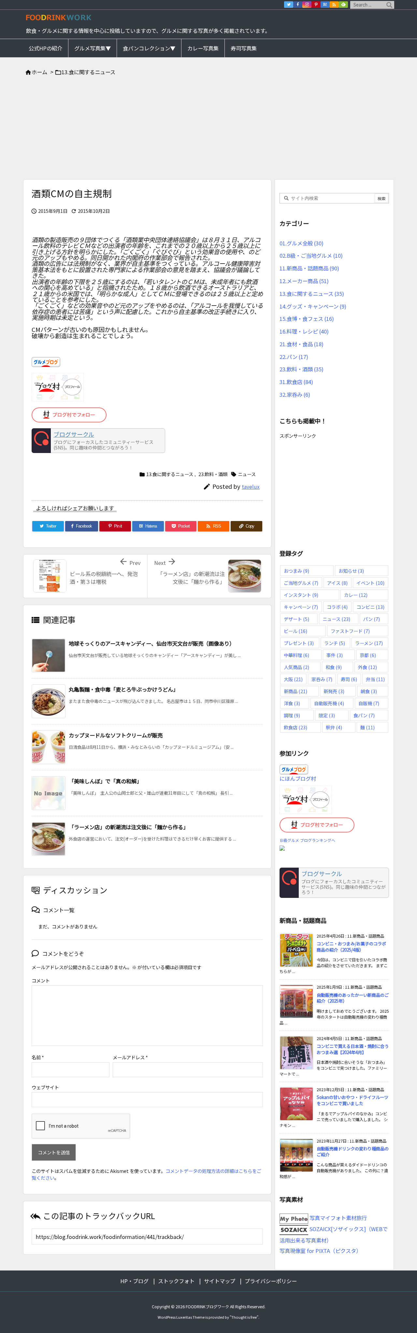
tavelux (251, 486)
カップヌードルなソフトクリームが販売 (116, 735)
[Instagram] (306, 4)
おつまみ (296, 570)
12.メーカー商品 (304, 281)
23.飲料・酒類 (212, 474)
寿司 (349, 679)
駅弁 (334, 727)
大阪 (293, 679)
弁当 (375, 679)
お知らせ (351, 570)
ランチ (334, 642)
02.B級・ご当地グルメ (311, 255)
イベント (370, 582)
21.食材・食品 (302, 344)
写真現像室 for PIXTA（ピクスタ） (320, 1251)
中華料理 (296, 655)
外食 (367, 667)
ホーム (39, 72)
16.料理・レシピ (304, 331)
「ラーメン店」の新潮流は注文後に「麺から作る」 (128, 827)
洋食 (292, 703)
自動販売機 (329, 703)
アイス (337, 582)
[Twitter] (288, 4)
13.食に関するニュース (88, 72)
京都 (368, 655)
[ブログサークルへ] (98, 440)
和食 (333, 667)
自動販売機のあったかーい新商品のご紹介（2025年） (353, 998)
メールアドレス (130, 1057)
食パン (364, 715)
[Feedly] (343, 4)
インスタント (301, 594)
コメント (41, 980)
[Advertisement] (208, 130)
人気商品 (296, 667)
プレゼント (299, 642)
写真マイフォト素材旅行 (337, 1218)
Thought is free (244, 1317)
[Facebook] (297, 4)
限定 (327, 715)
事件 (334, 655)
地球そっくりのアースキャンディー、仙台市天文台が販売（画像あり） (152, 643)
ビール (295, 630)
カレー (355, 594)
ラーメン (369, 642)
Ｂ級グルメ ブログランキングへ (307, 840)
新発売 (334, 691)
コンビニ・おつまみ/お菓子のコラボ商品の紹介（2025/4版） (351, 947)
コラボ (337, 606)
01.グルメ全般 (302, 243)
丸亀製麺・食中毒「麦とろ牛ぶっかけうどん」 (123, 689)
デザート (296, 618)
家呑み (321, 679)
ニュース (247, 474)
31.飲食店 (296, 382)
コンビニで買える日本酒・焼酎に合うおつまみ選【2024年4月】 (353, 1049)
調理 (292, 715)
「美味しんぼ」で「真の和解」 (105, 781)
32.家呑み (295, 394)
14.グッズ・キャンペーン (313, 306)
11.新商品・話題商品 (309, 268)
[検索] (389, 5)
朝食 (369, 691)
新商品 (295, 691)
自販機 (368, 703)
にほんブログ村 (298, 778)
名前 (38, 1057)
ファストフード (350, 630)
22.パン (294, 357)
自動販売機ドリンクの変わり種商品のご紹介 (353, 1152)
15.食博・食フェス (307, 319)
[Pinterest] (316, 4)
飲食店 (295, 727)
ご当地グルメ (301, 582)
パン (371, 618)
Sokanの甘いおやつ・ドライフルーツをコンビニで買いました (352, 1100)
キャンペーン (301, 606)
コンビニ (370, 606)
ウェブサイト (45, 1087)
